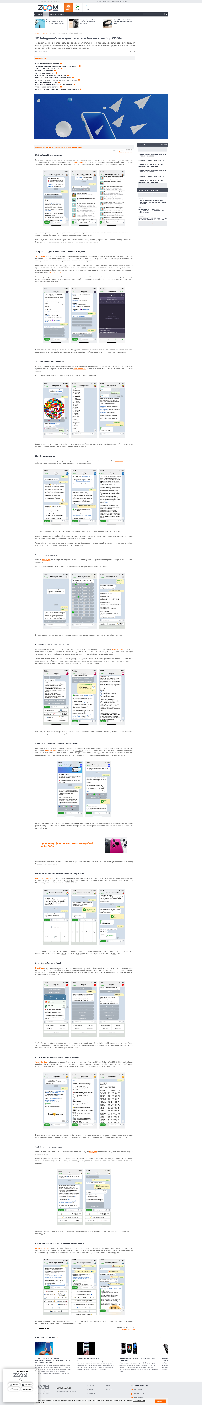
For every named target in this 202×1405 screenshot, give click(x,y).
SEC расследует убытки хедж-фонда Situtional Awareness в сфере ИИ (152, 218)
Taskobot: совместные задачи (47, 87)
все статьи (164, 144)
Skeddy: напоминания (44, 70)
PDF (77, 953)
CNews (99, 1)
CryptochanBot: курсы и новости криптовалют (53, 84)
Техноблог (61, 14)
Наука (77, 9)
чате (51, 753)
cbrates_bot (46, 560)
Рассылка (138, 1389)
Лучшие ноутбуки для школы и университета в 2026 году (150, 165)
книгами (97, 970)
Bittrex (97, 1062)
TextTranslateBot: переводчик (47, 68)
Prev (152, 149)
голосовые (79, 750)
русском (68, 883)
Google (117, 162)
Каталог (37, 14)
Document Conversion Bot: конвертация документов (56, 80)
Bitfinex (121, 1062)
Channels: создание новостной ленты (50, 75)
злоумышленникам (43, 270)
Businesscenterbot (42, 1248)
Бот (112, 461)
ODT (68, 880)
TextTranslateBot (79, 369)
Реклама (47, 1392)
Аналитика (106, 1)
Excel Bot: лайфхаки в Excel (46, 82)
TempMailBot (40, 256)
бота (38, 350)
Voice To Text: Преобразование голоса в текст (53, 77)
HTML (113, 953)
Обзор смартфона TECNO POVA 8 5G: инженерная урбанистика (88, 21)
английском (59, 883)
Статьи (46, 14)
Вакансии (38, 1393)
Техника (69, 9)
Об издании (39, 1392)
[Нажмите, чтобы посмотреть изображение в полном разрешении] (56, 226)
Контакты (46, 1393)
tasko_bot (93, 1152)
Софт (87, 9)
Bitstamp (128, 1062)
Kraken (104, 1062)
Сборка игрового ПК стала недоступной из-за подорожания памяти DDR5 (151, 211)
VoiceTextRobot (51, 750)
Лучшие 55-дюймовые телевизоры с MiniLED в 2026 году (152, 155)
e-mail (59, 277)
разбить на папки (119, 649)
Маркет (125, 1)
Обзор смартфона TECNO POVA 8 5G (151, 160)
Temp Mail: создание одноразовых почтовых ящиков (56, 66)
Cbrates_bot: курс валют (44, 73)
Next (152, 185)
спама (65, 265)
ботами (77, 661)
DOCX (63, 953)
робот (130, 862)
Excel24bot (39, 968)
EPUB (82, 953)
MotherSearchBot (80, 162)
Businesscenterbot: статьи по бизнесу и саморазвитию (57, 89)
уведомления (93, 1137)
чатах (45, 1154)
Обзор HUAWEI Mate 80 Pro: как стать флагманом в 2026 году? (123, 21)
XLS (72, 880)
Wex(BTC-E (112, 1062)
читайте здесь (54, 272)
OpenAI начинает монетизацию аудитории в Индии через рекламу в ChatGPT (152, 202)
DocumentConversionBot (44, 878)
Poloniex (91, 1062)
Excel (77, 972)
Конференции (116, 1)
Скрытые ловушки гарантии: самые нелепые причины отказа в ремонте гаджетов (55, 21)
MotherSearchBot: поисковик (47, 63)
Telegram (38, 164)
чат (56, 823)
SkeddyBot (119, 461)
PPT (96, 953)
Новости (53, 14)
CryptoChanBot (41, 1062)
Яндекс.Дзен (139, 1393)
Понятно (160, 1401)
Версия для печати (125, 152)
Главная (37, 33)
